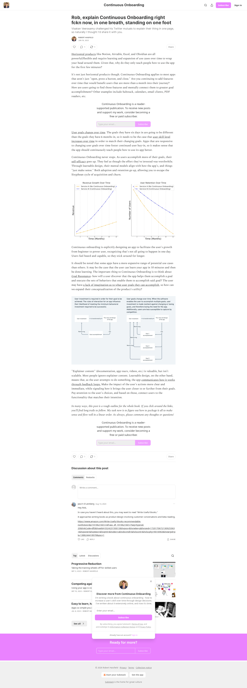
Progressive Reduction (86, 563)
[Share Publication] (212, 5)
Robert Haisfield (85, 38)
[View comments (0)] (99, 575)
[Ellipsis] (174, 503)
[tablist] (83, 477)
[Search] (205, 5)
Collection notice (144, 667)
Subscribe (223, 5)
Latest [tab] (82, 555)
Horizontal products (83, 54)
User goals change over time (88, 132)
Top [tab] (74, 555)
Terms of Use (137, 624)
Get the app (137, 674)
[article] (123, 569)
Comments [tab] (78, 477)
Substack (109, 682)
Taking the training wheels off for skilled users (94, 567)
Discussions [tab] (93, 555)
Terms (131, 667)
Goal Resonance (81, 276)
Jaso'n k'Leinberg (86, 503)
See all (77, 623)
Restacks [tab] (90, 477)
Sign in (238, 5)
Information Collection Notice (122, 627)
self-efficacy (78, 162)
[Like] (74, 47)
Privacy (123, 667)
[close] (151, 581)
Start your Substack (116, 674)
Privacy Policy (145, 627)
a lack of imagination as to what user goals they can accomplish (121, 285)
